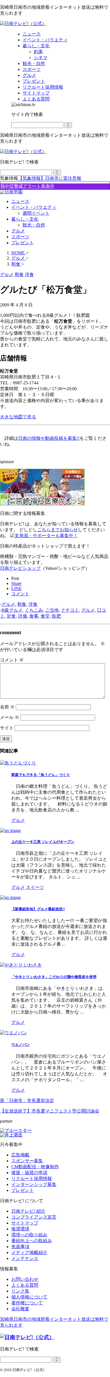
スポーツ (20, 236)
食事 (33, 616)
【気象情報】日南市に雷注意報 (49, 178)
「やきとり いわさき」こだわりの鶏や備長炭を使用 (53, 977)
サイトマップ (24, 1223)
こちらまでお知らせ (57, 529)
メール (9, 717)
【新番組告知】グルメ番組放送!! (38, 909)
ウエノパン (20, 1044)
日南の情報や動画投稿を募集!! (49, 438)
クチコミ (70, 610)
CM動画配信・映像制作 (35, 1166)
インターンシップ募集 (33, 1184)
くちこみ (34, 610)
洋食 (33, 604)
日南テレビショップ (20, 568)
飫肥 (56, 616)
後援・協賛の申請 (29, 1172)
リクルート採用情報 (31, 1178)
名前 (7, 707)
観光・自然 (34, 225)
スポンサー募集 (27, 1160)
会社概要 (20, 1308)
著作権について (27, 1302)
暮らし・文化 (24, 219)
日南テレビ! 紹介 (28, 1211)
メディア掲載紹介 (29, 1252)
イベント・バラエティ (33, 207)
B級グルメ (12, 610)
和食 (21, 604)
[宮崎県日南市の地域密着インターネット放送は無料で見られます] (23, 23)
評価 (22, 616)
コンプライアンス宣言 (33, 1217)
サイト (7, 727)
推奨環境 (20, 1228)
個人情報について (29, 1297)
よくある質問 (24, 1285)
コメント (12, 660)
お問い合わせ (24, 1279)
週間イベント (36, 213)
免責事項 (20, 1246)
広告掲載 (20, 1154)
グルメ (18, 230)
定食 (11, 616)
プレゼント (22, 242)
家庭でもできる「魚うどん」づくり (40, 775)
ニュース (20, 201)
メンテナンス (24, 1258)
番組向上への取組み (31, 1240)
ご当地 (52, 610)
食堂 (45, 616)
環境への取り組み (29, 1234)
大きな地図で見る (18, 416)
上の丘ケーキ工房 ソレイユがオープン (42, 842)
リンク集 (20, 1291)
